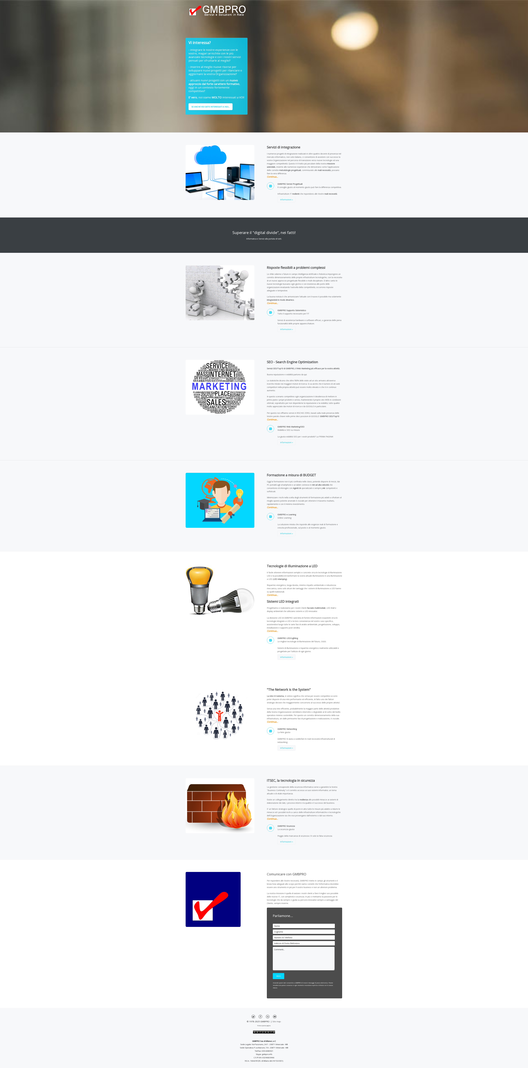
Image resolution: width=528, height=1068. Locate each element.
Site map (276, 1021)
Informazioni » (286, 199)
